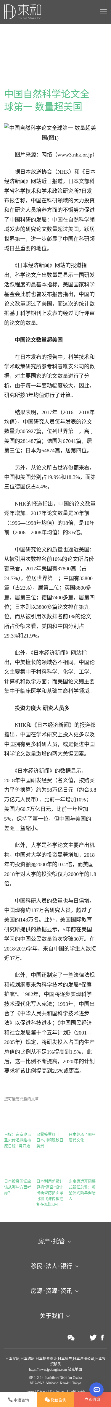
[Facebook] (102, 1337)
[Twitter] (92, 1337)
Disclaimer (57, 1391)
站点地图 (74, 1369)
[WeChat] (71, 1338)
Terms (30, 1391)
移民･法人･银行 (51, 1266)
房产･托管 (51, 1241)
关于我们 (51, 1316)
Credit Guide (76, 1391)
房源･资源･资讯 (51, 1291)
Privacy (42, 1391)
